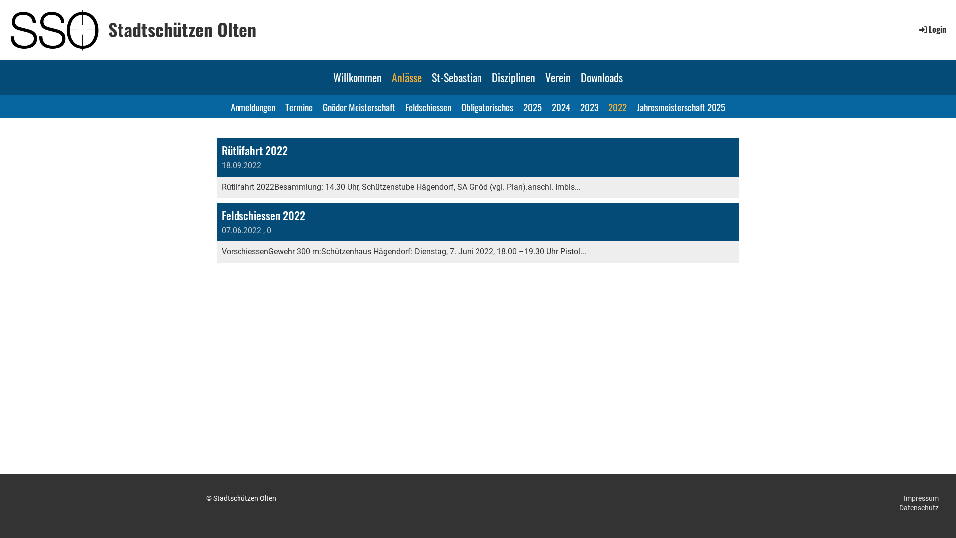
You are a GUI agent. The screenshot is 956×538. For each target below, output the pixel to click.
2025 (532, 107)
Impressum (921, 498)
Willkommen (357, 77)
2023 (589, 107)
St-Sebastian (457, 77)
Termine (299, 107)
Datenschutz (919, 508)
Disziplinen (513, 77)
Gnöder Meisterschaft (359, 107)
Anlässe (407, 77)
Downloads (602, 77)
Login (937, 29)
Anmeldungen (253, 107)
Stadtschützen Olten (182, 29)
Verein (558, 77)
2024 (561, 107)
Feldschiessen (428, 107)
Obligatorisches (487, 107)
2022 (617, 107)
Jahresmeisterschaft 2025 (681, 107)
